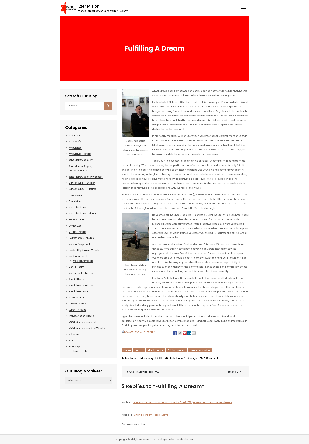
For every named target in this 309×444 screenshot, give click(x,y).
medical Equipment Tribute (84, 250)
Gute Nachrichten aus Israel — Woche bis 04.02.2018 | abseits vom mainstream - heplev (182, 402)
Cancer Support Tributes (82, 189)
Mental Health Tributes (81, 273)
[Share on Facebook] (175, 333)
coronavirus (75, 195)
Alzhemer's (75, 141)
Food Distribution (78, 207)
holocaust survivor (200, 350)
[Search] (108, 106)
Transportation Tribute (81, 316)
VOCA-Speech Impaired (82, 322)
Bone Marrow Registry (81, 160)
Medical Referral (78, 256)
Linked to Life (80, 351)
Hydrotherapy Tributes (81, 238)
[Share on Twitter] (180, 333)
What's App (75, 346)
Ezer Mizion (88, 6)
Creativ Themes (184, 439)
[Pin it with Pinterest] (185, 333)
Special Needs (76, 279)
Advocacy (74, 135)
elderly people (156, 350)
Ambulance (176, 358)
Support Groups (77, 309)
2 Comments (211, 358)
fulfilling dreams (177, 350)
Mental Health (76, 267)
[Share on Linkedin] (189, 333)
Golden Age (190, 358)
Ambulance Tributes (80, 153)
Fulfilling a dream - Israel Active (150, 414)
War (71, 340)
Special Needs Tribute (81, 285)
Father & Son (234, 371)
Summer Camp (77, 303)
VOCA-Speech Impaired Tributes (87, 328)
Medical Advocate (83, 260)
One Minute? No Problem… (144, 371)
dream (127, 350)
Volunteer (74, 334)
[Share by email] (194, 333)
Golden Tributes (77, 231)
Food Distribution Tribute (82, 213)
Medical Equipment (79, 244)
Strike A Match (77, 297)
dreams (139, 350)
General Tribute (77, 219)
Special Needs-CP (79, 291)
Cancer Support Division (82, 182)
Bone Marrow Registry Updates (86, 176)
